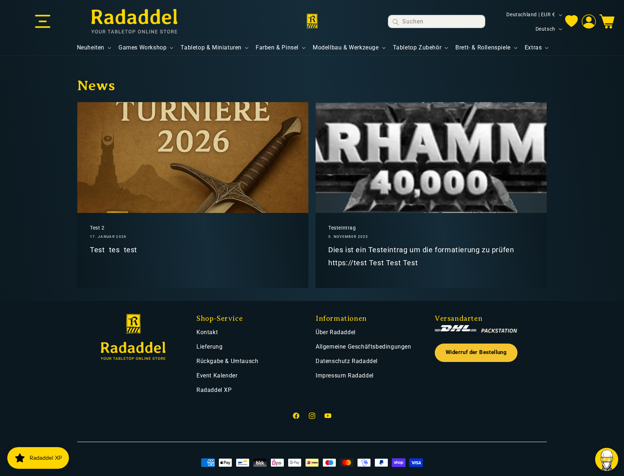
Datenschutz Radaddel (347, 361)
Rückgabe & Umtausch (227, 361)
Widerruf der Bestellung (476, 352)
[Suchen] (396, 22)
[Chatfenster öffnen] (606, 459)
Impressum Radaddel (345, 375)
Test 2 (97, 228)
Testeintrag (342, 228)
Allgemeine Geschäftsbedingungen (363, 346)
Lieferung (209, 346)
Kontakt (207, 332)
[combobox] (436, 21)
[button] (42, 22)
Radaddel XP (214, 390)
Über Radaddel (336, 332)
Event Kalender (216, 375)
